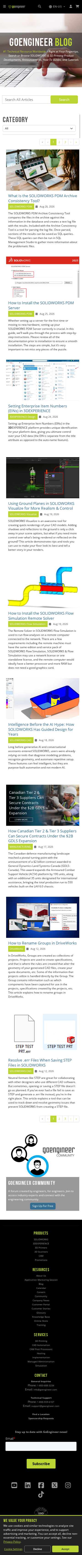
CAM (41, 1255)
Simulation (41, 1365)
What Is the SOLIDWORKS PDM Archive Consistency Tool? (42, 198)
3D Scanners (41, 1251)
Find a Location (41, 1414)
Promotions (41, 1260)
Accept (65, 1549)
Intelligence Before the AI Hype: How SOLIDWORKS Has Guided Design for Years (41, 729)
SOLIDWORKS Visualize (23, 514)
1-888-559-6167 (45, 1401)
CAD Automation (41, 1345)
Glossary (41, 1312)
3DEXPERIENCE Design (23, 416)
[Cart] (77, 6)
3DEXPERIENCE (41, 1243)
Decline (37, 1549)
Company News (41, 1300)
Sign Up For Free (42, 1206)
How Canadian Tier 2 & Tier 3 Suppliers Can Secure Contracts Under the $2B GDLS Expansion (42, 835)
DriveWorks (16, 948)
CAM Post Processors (41, 1349)
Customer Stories (41, 1308)
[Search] (39, 6)
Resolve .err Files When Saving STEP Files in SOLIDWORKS (40, 1062)
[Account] (71, 6)
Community (41, 1296)
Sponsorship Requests (41, 1418)
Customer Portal (41, 1304)
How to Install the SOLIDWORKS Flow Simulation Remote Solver (41, 616)
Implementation (41, 1357)
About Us (41, 1275)
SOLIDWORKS (41, 1239)
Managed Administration (41, 1361)
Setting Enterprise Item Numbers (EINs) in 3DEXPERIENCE (37, 408)
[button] (57, 6)
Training (41, 1325)
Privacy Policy (11, 1542)
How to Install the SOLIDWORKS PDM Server (41, 305)
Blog (41, 1283)
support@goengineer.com (45, 1406)
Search (64, 99)
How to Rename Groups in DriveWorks (42, 943)
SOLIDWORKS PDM (21, 206)
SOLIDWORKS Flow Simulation (28, 624)
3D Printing (41, 1341)
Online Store (41, 1320)
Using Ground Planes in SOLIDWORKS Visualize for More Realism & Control (41, 506)
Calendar (41, 1288)
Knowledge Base (41, 1316)
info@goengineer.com (45, 1389)
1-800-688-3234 (45, 1385)
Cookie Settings (13, 1549)
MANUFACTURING (20, 846)
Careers (41, 1292)
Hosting (41, 1353)
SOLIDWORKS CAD (20, 740)
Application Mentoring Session (41, 1279)
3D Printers (41, 1247)
